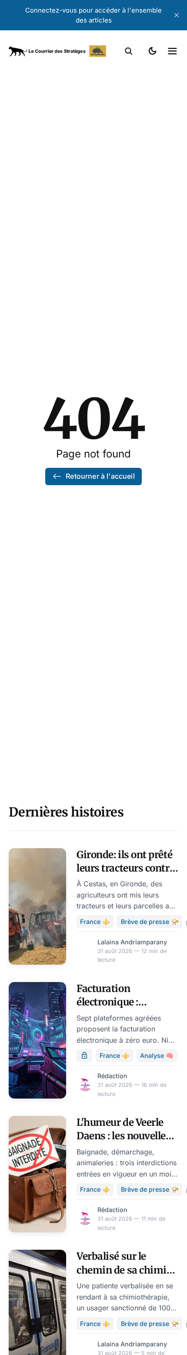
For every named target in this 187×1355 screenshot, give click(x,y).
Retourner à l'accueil (100, 476)
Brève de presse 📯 (150, 921)
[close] (177, 15)
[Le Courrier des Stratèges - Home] (57, 51)
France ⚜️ (95, 921)
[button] (129, 51)
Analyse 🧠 (157, 1055)
